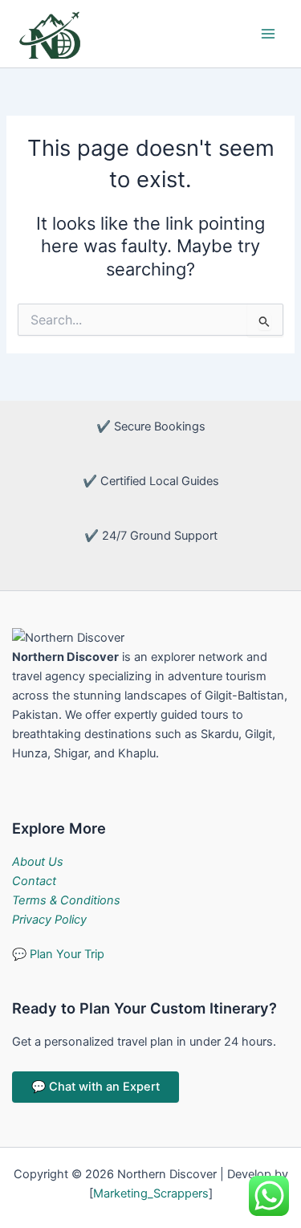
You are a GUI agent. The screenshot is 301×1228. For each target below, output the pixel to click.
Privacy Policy (49, 919)
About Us (37, 862)
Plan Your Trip (58, 954)
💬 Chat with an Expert (95, 1086)
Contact (34, 881)
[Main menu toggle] (268, 34)
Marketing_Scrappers (151, 1193)
